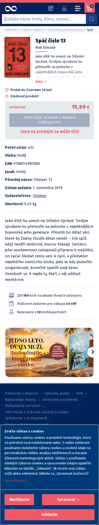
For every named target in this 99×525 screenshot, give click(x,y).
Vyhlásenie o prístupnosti (26, 418)
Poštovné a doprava (21, 393)
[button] (19, 499)
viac (39, 81)
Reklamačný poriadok (22, 406)
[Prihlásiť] (64, 8)
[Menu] (78, 9)
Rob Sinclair (45, 47)
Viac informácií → (17, 481)
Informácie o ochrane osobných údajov (37, 412)
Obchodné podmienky (60, 400)
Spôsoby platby (57, 393)
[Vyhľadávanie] (91, 19)
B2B (79, 393)
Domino (39, 196)
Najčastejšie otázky (20, 400)
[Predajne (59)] (50, 8)
